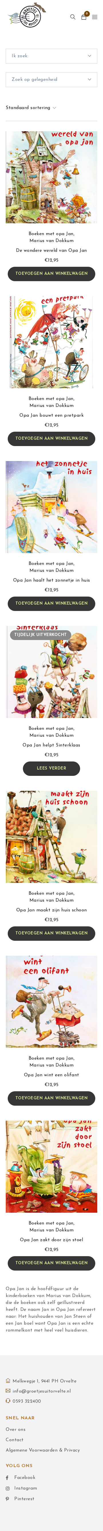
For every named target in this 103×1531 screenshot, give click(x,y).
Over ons (15, 1429)
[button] (52, 274)
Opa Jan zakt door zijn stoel (51, 1240)
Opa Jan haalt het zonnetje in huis (51, 580)
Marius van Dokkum (51, 241)
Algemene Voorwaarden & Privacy (43, 1450)
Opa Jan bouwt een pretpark (51, 415)
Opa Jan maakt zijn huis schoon (51, 910)
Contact (15, 1440)
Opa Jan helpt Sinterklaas (51, 745)
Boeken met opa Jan (51, 234)
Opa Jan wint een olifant (51, 1075)
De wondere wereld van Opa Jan (51, 250)
